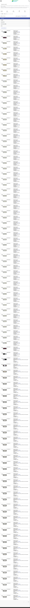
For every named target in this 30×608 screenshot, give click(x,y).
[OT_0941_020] (5, 475)
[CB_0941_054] (5, 321)
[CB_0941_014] (5, 103)
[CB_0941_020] (5, 136)
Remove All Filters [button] (24, 16)
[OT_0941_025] (5, 505)
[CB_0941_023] (5, 152)
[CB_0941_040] (5, 245)
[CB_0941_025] (5, 163)
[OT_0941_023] (5, 493)
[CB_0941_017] (5, 119)
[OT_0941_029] (5, 530)
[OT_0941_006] (5, 390)
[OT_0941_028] (5, 524)
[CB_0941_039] (5, 239)
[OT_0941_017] (5, 457)
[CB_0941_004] (5, 48)
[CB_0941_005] (5, 54)
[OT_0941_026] (5, 511)
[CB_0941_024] (5, 157)
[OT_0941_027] (5, 517)
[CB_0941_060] (5, 354)
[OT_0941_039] (5, 591)
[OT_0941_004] (5, 377)
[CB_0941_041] (5, 250)
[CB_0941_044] (5, 266)
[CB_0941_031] (5, 196)
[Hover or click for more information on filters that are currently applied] (20, 16)
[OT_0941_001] (5, 359)
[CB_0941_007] (5, 65)
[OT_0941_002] (5, 365)
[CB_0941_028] (5, 179)
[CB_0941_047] (5, 283)
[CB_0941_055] (5, 326)
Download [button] (7, 11)
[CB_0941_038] (5, 234)
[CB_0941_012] (5, 92)
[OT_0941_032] (5, 548)
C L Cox (19, 31)
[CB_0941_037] (5, 228)
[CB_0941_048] (5, 288)
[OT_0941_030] (5, 536)
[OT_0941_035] (5, 566)
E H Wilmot (19, 383)
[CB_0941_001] (5, 32)
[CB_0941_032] (5, 201)
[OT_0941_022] (5, 487)
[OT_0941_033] (5, 554)
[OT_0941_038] (5, 584)
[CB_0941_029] (5, 185)
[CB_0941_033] (5, 206)
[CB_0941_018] (5, 125)
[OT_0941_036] (5, 572)
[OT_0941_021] (5, 481)
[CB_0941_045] (5, 272)
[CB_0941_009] (5, 76)
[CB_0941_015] (5, 108)
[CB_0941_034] (5, 212)
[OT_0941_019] (5, 469)
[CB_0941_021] (5, 141)
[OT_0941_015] (5, 444)
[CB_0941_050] (5, 299)
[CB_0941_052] (5, 310)
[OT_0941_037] (5, 578)
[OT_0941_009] (5, 408)
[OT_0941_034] (5, 560)
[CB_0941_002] (5, 37)
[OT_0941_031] (5, 542)
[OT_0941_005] (5, 384)
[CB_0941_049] (5, 294)
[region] (15, 23)
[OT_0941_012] (5, 426)
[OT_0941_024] (5, 499)
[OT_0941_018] (5, 463)
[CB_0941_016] (5, 114)
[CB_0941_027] (5, 174)
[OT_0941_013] (5, 432)
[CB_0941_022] (5, 146)
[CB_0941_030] (5, 190)
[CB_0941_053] (5, 316)
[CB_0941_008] (5, 70)
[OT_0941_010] (5, 414)
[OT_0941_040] (5, 597)
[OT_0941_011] (5, 420)
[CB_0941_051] (5, 305)
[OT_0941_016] (5, 451)
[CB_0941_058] (5, 343)
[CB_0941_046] (5, 277)
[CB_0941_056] (5, 332)
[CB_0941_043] (5, 261)
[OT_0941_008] (5, 402)
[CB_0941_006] (5, 59)
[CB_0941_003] (5, 43)
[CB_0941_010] (5, 81)
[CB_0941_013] (5, 97)
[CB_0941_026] (5, 168)
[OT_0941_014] (5, 438)
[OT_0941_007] (5, 396)
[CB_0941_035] (5, 217)
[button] (13, 11)
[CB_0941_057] (5, 337)
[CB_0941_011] (5, 86)
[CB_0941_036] (5, 223)
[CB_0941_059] (5, 348)
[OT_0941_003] (5, 371)
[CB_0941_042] (5, 256)
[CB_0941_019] (5, 130)
